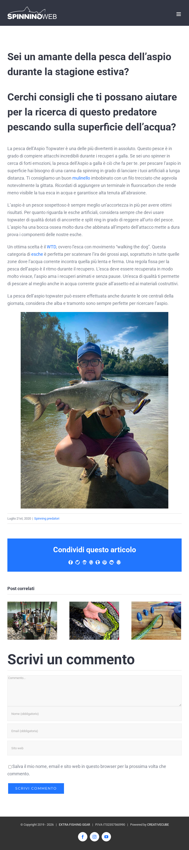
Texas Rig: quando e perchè (156, 621)
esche (37, 254)
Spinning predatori (46, 518)
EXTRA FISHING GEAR (74, 824)
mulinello (81, 178)
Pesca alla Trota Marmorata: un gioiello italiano (94, 621)
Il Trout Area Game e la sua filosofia (32, 621)
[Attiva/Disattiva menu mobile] (179, 14)
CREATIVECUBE (158, 824)
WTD (51, 246)
